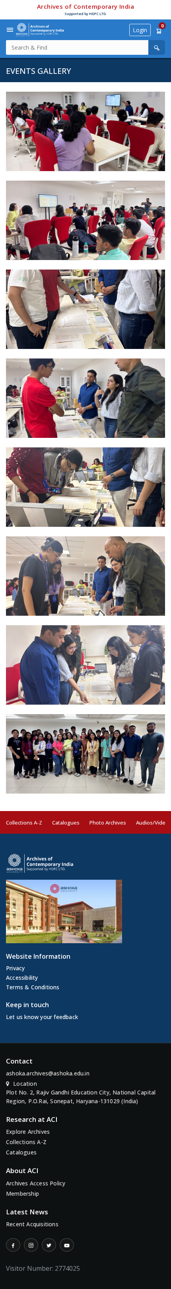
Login (140, 30)
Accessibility (22, 977)
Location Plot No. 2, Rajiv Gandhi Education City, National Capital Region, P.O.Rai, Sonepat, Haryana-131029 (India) (80, 1092)
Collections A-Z (24, 822)
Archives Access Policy (35, 1183)
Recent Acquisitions (32, 1224)
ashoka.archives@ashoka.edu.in (47, 1073)
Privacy (15, 968)
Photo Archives (107, 822)
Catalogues (66, 822)
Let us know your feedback (42, 1017)
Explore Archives (28, 1131)
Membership (22, 1193)
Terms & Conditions (33, 987)
